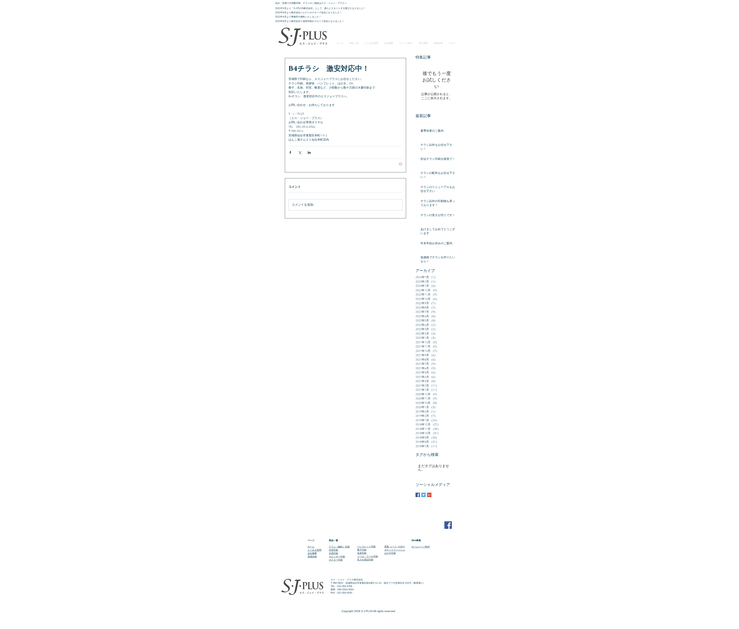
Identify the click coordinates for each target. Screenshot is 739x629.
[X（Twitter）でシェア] (300, 152)
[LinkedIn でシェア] (309, 152)
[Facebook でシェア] (290, 152)
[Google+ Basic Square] (429, 495)
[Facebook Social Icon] (448, 525)
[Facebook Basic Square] (417, 495)
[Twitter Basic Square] (423, 495)
